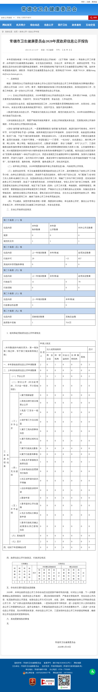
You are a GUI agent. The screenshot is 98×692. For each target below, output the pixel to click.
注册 (88, 2)
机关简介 (21, 25)
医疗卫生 (62, 25)
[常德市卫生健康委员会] (49, 9)
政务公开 (23, 32)
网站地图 (77, 663)
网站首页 (7, 25)
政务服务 (76, 25)
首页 (16, 32)
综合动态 (34, 25)
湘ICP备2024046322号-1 (62, 663)
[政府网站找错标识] (48, 682)
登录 (83, 2)
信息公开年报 (33, 32)
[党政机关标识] (32, 682)
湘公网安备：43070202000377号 (37, 673)
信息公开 (48, 25)
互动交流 (90, 25)
